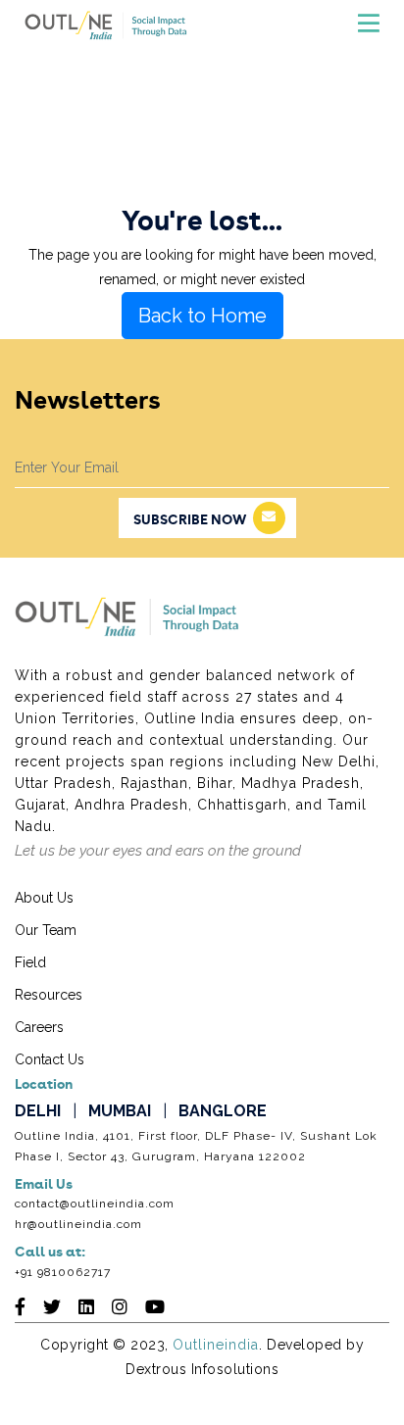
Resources (48, 995)
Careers (39, 1027)
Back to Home (202, 315)
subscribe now (189, 520)
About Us (44, 898)
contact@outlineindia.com (95, 1203)
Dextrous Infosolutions (202, 1369)
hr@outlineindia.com (78, 1224)
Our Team (45, 930)
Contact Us (49, 1059)
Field (30, 962)
